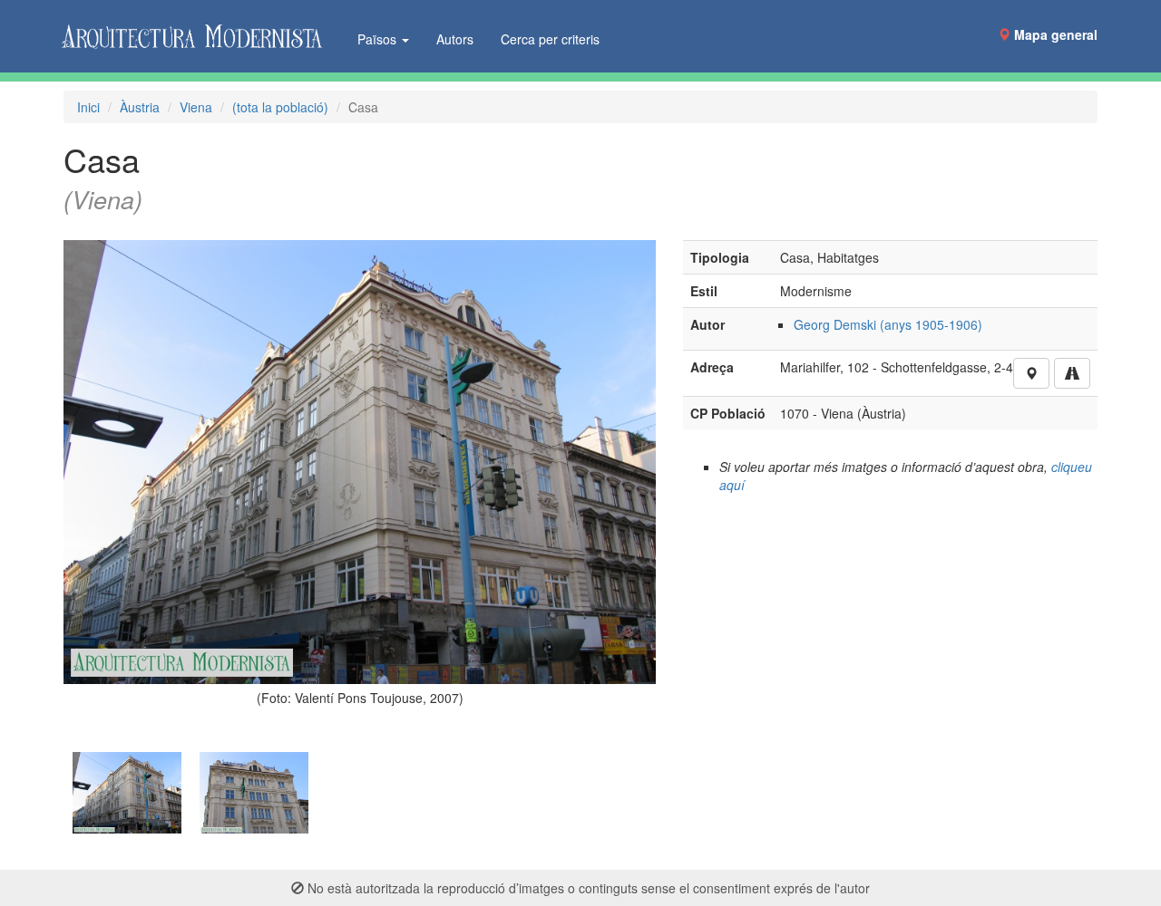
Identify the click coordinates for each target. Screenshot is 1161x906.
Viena (196, 107)
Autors (454, 39)
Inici (88, 107)
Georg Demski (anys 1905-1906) (888, 324)
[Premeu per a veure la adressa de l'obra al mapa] (1031, 373)
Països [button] (378, 39)
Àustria (140, 107)
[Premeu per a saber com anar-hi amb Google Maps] (1072, 373)
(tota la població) (280, 107)
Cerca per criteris (550, 39)
